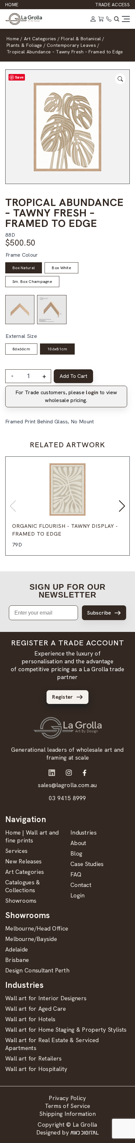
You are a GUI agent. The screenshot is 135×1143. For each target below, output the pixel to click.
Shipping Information (67, 1113)
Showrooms (21, 900)
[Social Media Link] (51, 772)
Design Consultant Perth (37, 970)
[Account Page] (93, 19)
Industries (83, 832)
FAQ (76, 874)
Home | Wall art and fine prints (32, 836)
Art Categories (24, 872)
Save (19, 77)
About (78, 843)
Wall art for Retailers (33, 1058)
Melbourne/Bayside (31, 939)
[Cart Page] (101, 19)
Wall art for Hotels (30, 1019)
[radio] (23, 267)
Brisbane (17, 960)
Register (62, 696)
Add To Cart (73, 376)
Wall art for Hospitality (36, 1069)
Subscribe (99, 612)
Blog (76, 853)
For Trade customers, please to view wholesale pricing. (66, 396)
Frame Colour (22, 254)
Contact (80, 885)
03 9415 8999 (67, 798)
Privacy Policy (67, 1098)
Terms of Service (67, 1106)
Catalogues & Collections (22, 886)
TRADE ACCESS (112, 5)
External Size (21, 336)
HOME (11, 5)
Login (77, 895)
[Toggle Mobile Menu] (126, 19)
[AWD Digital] (84, 1132)
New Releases (23, 861)
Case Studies (87, 864)
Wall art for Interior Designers (46, 998)
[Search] (116, 19)
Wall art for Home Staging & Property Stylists (66, 1029)
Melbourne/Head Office (36, 928)
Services (16, 851)
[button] (122, 506)
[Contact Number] (108, 19)
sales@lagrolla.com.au (67, 785)
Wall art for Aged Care (35, 1008)
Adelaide (16, 949)
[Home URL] (67, 728)
